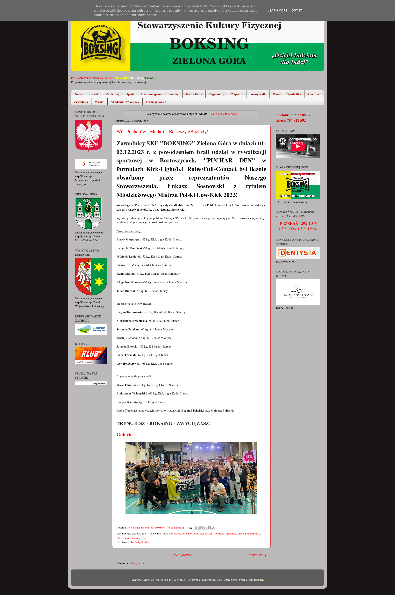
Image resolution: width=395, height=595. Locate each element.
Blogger (258, 579)
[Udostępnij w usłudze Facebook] (209, 528)
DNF (195, 533)
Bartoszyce (175, 533)
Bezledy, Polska (140, 542)
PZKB (120, 538)
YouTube (313, 94)
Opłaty (130, 94)
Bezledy (187, 533)
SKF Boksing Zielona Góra (140, 527)
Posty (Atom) (138, 563)
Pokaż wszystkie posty (223, 114)
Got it (297, 10)
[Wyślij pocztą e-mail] (197, 528)
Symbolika (294, 94)
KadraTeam (194, 94)
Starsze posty (256, 554)
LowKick (219, 533)
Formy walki (258, 94)
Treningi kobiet (156, 101)
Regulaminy (217, 94)
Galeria (125, 434)
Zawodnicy (81, 101)
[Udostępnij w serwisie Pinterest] (213, 528)
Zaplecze (237, 94)
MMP (240, 533)
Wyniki (99, 101)
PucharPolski (252, 533)
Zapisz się (112, 94)
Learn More (277, 10)
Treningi (173, 94)
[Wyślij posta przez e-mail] (190, 527)
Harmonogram (151, 94)
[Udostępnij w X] (205, 528)
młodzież (231, 533)
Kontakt (94, 94)
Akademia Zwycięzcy (125, 101)
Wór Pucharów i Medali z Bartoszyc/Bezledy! (162, 131)
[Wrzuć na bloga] (201, 528)
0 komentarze (176, 527)
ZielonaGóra (139, 538)
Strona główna (181, 554)
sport (128, 538)
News (78, 94)
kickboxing (206, 533)
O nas (277, 94)
